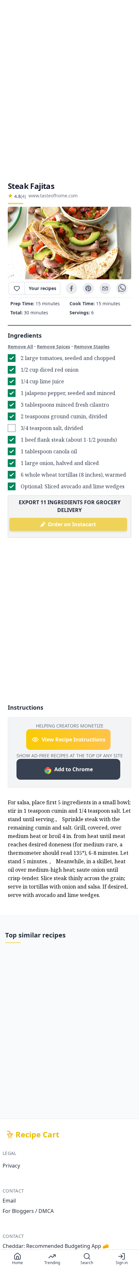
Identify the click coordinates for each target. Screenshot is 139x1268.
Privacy (11, 1165)
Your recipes (42, 288)
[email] (105, 288)
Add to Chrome (73, 769)
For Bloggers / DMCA (28, 1211)
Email (9, 1200)
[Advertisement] (69, 90)
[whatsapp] (122, 288)
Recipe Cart (37, 1134)
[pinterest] (88, 288)
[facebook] (71, 288)
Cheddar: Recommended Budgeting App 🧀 (56, 1246)
